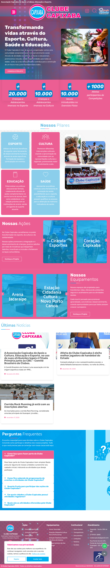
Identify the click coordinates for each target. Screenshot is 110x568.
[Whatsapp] (104, 546)
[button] (43, 240)
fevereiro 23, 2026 (12, 374)
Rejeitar (16, 559)
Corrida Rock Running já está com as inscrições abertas (27, 405)
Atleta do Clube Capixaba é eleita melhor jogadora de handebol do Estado (81, 355)
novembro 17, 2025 (12, 417)
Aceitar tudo (37, 559)
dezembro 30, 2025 (69, 369)
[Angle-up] (104, 554)
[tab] (28, 455)
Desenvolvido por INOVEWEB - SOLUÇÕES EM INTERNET (92, 566)
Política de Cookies (38, 554)
